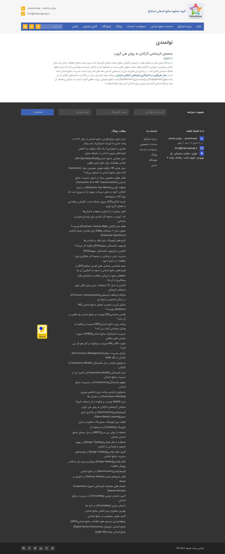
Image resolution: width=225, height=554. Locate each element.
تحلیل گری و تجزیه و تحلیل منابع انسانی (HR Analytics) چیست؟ (102, 307)
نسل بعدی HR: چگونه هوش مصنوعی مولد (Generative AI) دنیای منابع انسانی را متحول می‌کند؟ (97, 170)
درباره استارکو (185, 26)
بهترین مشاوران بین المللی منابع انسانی (105, 511)
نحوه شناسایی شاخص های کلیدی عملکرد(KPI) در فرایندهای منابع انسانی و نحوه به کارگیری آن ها (100, 268)
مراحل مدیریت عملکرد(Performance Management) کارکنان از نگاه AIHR (99, 355)
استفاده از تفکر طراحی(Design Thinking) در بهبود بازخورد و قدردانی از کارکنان (101, 444)
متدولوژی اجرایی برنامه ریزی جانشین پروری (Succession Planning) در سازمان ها (103, 394)
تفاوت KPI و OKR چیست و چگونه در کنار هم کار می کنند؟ (99, 346)
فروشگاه (106, 26)
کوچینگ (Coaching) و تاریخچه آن (108, 427)
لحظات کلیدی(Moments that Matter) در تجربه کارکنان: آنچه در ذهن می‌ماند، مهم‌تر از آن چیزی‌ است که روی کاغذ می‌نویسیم (97, 192)
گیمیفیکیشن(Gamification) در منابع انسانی (103, 471)
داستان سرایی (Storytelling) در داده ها (105, 506)
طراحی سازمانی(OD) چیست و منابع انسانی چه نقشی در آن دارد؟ (97, 317)
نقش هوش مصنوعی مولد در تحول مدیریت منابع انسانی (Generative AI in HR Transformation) (100, 180)
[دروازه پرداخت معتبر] (42, 332)
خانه (199, 26)
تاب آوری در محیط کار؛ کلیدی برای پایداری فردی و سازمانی (100, 219)
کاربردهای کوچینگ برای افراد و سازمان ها (105, 240)
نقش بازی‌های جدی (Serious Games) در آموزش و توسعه (99, 479)
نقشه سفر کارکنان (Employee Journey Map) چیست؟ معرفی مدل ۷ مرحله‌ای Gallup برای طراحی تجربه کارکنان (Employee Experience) (97, 230)
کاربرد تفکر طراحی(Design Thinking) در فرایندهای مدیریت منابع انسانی (100, 454)
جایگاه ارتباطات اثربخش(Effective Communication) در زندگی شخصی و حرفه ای (98, 297)
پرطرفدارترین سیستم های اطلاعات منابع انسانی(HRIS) (98, 521)
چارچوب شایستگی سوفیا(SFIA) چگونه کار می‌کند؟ (100, 246)
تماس (75, 26)
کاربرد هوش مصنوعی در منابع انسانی (107, 516)
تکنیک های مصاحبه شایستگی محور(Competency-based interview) (99, 488)
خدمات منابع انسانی (162, 26)
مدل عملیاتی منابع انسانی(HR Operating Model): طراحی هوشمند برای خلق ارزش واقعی (100, 161)
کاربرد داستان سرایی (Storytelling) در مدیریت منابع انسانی (99, 498)
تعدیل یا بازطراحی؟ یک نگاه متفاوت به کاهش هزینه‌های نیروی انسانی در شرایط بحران (102, 151)
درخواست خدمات (136, 26)
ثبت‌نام (38, 112)
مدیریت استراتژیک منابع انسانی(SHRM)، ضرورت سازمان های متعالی (101, 336)
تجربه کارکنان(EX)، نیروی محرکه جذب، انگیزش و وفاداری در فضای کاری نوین (97, 204)
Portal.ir (181, 548)
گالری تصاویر (90, 26)
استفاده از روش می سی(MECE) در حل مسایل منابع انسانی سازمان (99, 435)
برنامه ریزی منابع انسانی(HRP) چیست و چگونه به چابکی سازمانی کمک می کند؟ (100, 326)
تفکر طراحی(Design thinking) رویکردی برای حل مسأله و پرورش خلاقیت (97, 464)
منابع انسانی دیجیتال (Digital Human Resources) (99, 527)
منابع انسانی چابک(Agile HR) (110, 532)
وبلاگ (119, 26)
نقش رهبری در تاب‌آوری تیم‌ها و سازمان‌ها (104, 211)
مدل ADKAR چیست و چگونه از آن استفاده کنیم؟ (101, 402)
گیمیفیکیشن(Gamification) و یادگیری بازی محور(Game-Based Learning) (103, 414)
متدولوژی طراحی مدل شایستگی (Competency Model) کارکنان (97, 365)
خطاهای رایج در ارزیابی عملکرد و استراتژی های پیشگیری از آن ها (102, 278)
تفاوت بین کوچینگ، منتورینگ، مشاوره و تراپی (102, 422)
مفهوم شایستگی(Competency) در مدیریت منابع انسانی (101, 384)
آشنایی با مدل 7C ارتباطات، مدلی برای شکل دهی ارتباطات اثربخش (100, 287)
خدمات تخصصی (148, 144)
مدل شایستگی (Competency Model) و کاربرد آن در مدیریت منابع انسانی (99, 375)
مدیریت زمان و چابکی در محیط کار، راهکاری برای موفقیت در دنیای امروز (100, 258)
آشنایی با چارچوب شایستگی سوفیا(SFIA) (104, 251)
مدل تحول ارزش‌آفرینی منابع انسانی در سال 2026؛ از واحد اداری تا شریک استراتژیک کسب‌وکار (99, 141)
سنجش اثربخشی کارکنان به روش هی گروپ (143, 53)
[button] (31, 26)
